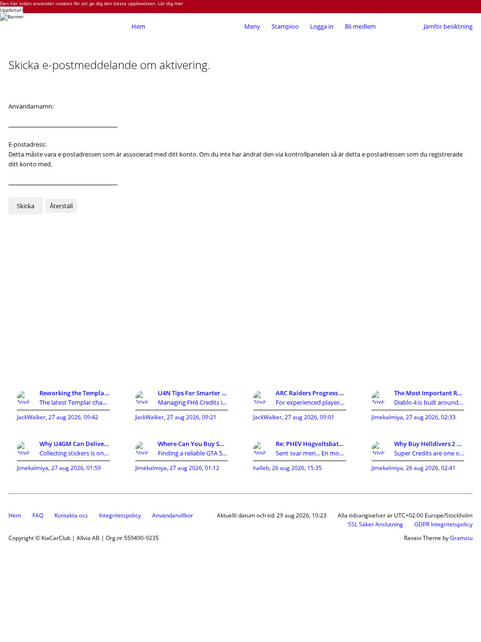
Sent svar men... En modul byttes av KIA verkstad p (311, 453)
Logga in (322, 26)
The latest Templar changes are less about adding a (74, 402)
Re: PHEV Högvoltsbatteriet (311, 443)
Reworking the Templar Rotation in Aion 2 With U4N (74, 393)
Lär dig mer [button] (170, 3)
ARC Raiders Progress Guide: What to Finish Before (311, 393)
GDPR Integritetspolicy (443, 524)
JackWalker (31, 417)
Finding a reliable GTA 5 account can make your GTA (193, 453)
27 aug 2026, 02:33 (431, 417)
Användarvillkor (172, 515)
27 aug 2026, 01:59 (76, 468)
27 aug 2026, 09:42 (73, 417)
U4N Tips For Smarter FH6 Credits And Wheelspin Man (193, 393)
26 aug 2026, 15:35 (297, 468)
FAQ (37, 515)
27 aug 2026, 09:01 (309, 417)
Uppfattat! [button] (11, 10)
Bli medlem (360, 26)
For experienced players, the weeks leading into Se (311, 402)
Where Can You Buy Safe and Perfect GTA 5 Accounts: (193, 443)
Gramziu (461, 538)
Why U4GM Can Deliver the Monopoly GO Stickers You (74, 443)
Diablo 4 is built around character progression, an (429, 402)
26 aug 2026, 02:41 (431, 468)
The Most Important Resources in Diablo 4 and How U (429, 393)
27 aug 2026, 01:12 (194, 468)
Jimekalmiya (387, 417)
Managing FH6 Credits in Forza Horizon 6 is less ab (193, 402)
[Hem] (67, 26)
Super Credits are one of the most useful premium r (429, 453)
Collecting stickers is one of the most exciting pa (74, 453)
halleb (261, 468)
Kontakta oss (71, 515)
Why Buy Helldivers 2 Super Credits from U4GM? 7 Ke (429, 443)
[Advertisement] (240, 304)
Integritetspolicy (120, 515)
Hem (14, 515)
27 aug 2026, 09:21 (192, 417)
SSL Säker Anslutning (375, 524)
